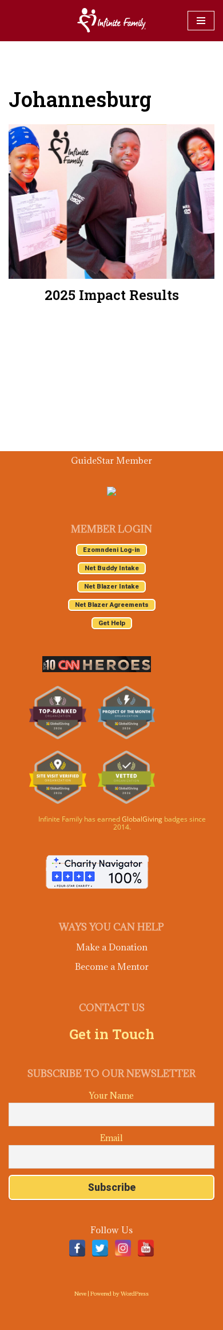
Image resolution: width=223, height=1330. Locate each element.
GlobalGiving (142, 819)
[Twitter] (100, 1248)
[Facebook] (77, 1248)
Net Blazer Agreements (112, 605)
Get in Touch (111, 1034)
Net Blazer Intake (111, 586)
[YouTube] (145, 1248)
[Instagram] (123, 1248)
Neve (80, 1293)
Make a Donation (112, 947)
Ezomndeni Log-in (111, 550)
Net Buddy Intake (112, 568)
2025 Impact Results (112, 295)
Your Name (111, 1095)
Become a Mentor (112, 966)
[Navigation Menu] (201, 20)
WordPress (135, 1293)
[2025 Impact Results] (111, 201)
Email (111, 1137)
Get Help (111, 623)
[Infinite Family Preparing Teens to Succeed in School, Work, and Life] (111, 20)
